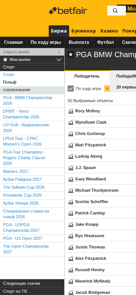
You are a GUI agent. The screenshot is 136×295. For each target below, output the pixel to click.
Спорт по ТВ (15, 291)
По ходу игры (46, 42)
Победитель (87, 76)
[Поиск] (115, 10)
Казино (109, 31)
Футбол (105, 42)
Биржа (59, 31)
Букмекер (83, 31)
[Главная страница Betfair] (69, 10)
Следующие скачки (21, 283)
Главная (13, 42)
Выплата (79, 42)
